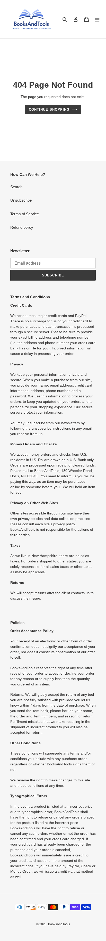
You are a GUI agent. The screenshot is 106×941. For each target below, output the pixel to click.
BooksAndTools (59, 924)
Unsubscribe (21, 200)
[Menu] (97, 19)
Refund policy (21, 227)
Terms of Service (24, 214)
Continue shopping (49, 109)
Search (16, 187)
